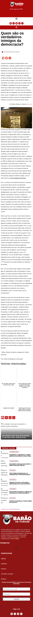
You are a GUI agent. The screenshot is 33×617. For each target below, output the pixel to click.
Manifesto (4, 563)
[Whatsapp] (22, 23)
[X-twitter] (13, 23)
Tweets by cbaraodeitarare (10, 509)
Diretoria (3, 569)
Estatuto (3, 579)
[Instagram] (19, 23)
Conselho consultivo (7, 574)
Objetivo (3, 558)
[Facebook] (10, 23)
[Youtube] (16, 23)
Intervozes (29, 104)
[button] (16, 18)
